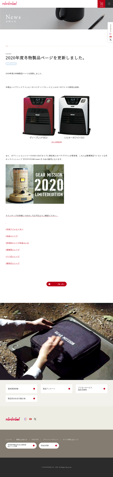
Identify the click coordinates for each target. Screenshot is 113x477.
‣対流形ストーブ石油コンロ (17, 243)
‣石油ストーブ (12, 236)
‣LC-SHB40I (56, 142)
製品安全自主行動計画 (16, 398)
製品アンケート (49, 389)
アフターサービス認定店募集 (85, 389)
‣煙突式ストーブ (13, 263)
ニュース (9, 439)
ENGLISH (35, 439)
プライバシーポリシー (50, 439)
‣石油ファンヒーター (14, 229)
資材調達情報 (13, 389)
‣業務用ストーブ (13, 250)
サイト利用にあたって (70, 439)
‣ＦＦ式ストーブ (13, 256)
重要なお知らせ (21, 439)
